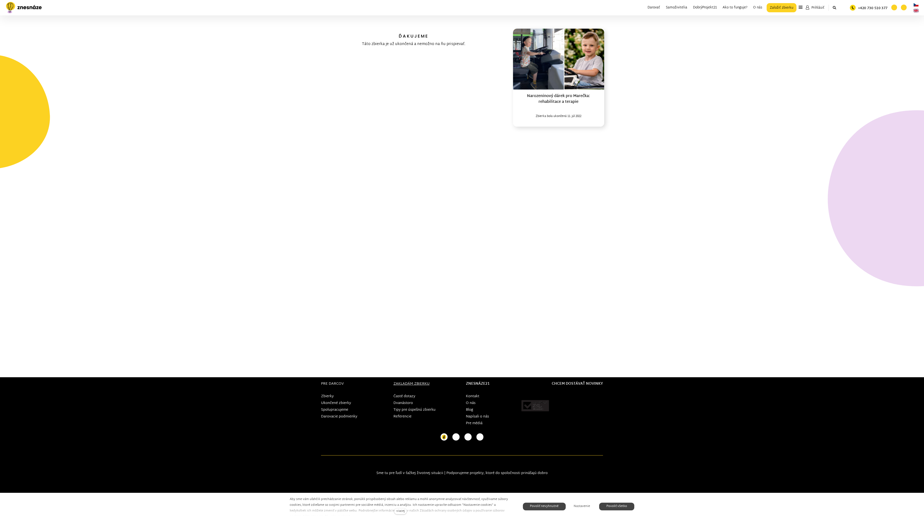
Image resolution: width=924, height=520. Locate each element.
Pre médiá (474, 423)
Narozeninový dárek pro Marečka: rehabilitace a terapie (558, 99)
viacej (400, 511)
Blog (469, 410)
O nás (470, 403)
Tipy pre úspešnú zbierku (414, 410)
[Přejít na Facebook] (444, 437)
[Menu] (800, 7)
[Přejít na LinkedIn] (480, 437)
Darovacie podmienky (339, 416)
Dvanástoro (403, 403)
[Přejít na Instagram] (456, 437)
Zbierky (327, 396)
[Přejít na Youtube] (468, 437)
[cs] (916, 5)
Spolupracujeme (334, 410)
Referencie (402, 416)
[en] (916, 10)
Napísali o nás (477, 416)
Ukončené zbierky (336, 403)
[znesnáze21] (24, 7)
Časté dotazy (404, 396)
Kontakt (472, 396)
